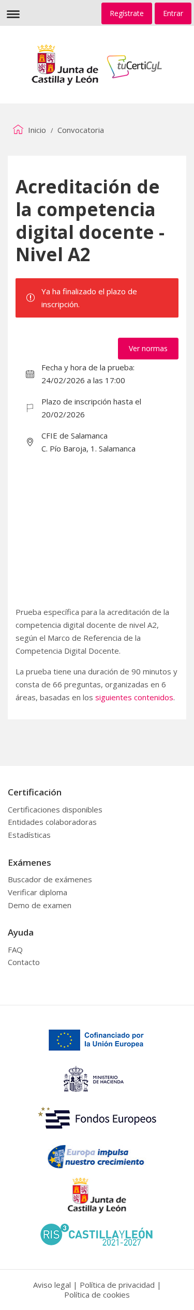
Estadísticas (29, 835)
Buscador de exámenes (50, 879)
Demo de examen (39, 905)
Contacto (24, 962)
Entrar (173, 13)
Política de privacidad (117, 1284)
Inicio (36, 130)
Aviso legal (52, 1284)
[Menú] (13, 13)
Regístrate (127, 13)
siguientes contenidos (134, 697)
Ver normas (148, 348)
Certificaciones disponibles (55, 809)
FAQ (15, 949)
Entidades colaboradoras (52, 822)
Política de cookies (97, 1294)
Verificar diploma (37, 892)
